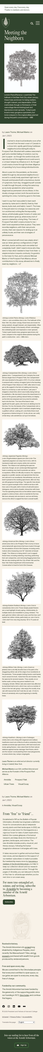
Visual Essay (23, 784)
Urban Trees (9, 784)
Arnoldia (7, 780)
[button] (32, 23)
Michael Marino (23, 132)
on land (28, 947)
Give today (24, 995)
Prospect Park (21, 780)
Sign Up (24, 1045)
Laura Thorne (10, 132)
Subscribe (9, 902)
